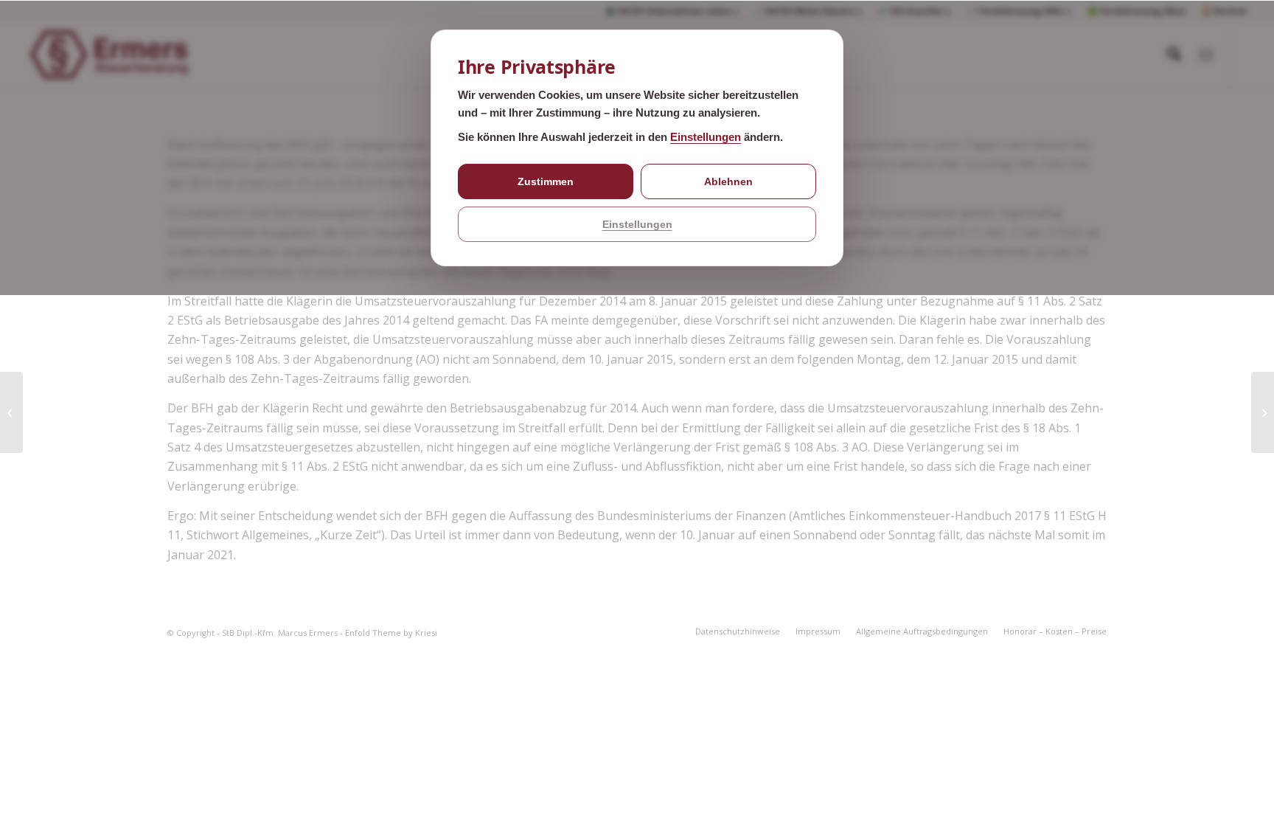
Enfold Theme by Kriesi (391, 632)
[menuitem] (737, 631)
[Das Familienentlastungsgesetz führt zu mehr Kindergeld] (1262, 412)
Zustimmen (546, 181)
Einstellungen (705, 137)
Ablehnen (728, 181)
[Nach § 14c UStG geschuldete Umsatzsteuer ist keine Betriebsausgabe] (11, 412)
